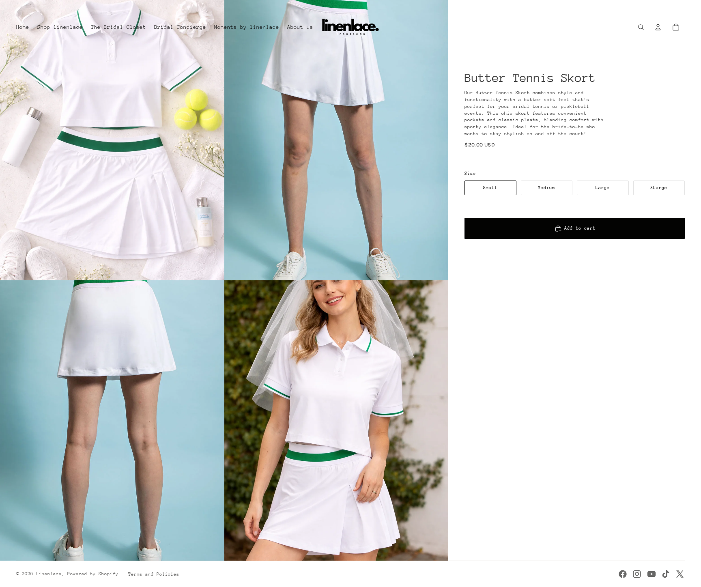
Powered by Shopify (92, 573)
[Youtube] (651, 574)
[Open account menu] (658, 27)
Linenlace (49, 573)
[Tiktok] (666, 574)
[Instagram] (637, 574)
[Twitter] (680, 574)
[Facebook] (623, 574)
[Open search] (641, 27)
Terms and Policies (153, 574)
